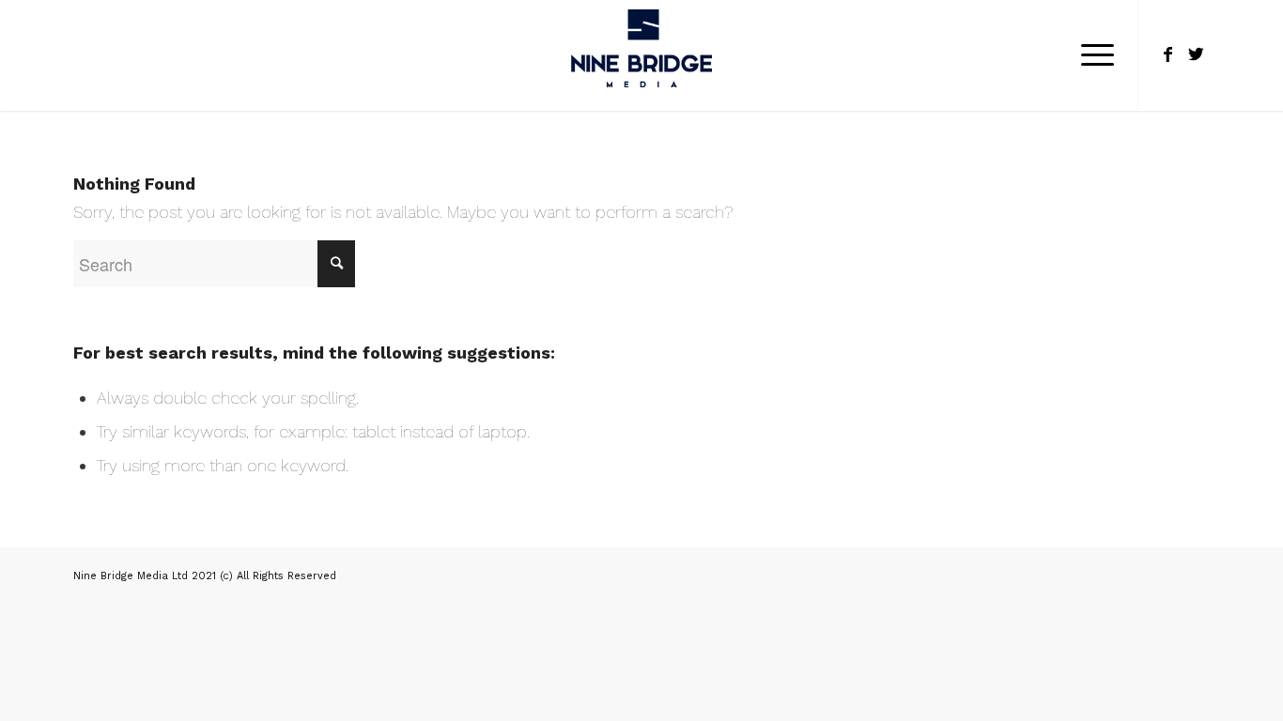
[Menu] (1091, 55)
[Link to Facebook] (1167, 54)
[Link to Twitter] (1196, 54)
